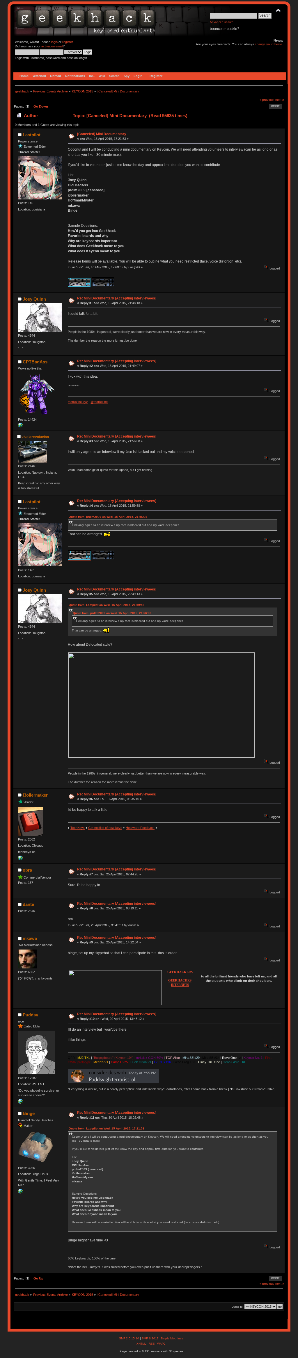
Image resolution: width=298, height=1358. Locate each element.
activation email (52, 46)
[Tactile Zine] (20, 426)
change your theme (268, 44)
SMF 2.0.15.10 (129, 1338)
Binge (29, 1113)
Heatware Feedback (140, 827)
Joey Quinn (34, 299)
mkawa (30, 938)
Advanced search (221, 22)
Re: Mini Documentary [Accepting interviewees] (116, 298)
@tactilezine (99, 402)
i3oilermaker (35, 795)
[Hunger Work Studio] (20, 1192)
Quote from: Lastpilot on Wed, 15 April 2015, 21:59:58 (106, 604)
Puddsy (30, 1014)
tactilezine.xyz (78, 402)
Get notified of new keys (105, 827)
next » (279, 99)
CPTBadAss (35, 361)
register (67, 42)
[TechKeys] (20, 859)
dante (28, 904)
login (54, 42)
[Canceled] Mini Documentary (101, 134)
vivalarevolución (35, 437)
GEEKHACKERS (180, 972)
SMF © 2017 (150, 1338)
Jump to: (238, 1306)
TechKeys (77, 827)
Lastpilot (31, 134)
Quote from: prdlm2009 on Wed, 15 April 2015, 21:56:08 (108, 516)
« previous (267, 99)
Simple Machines (171, 1338)
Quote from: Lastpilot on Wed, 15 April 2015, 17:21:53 (106, 1128)
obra (27, 870)
